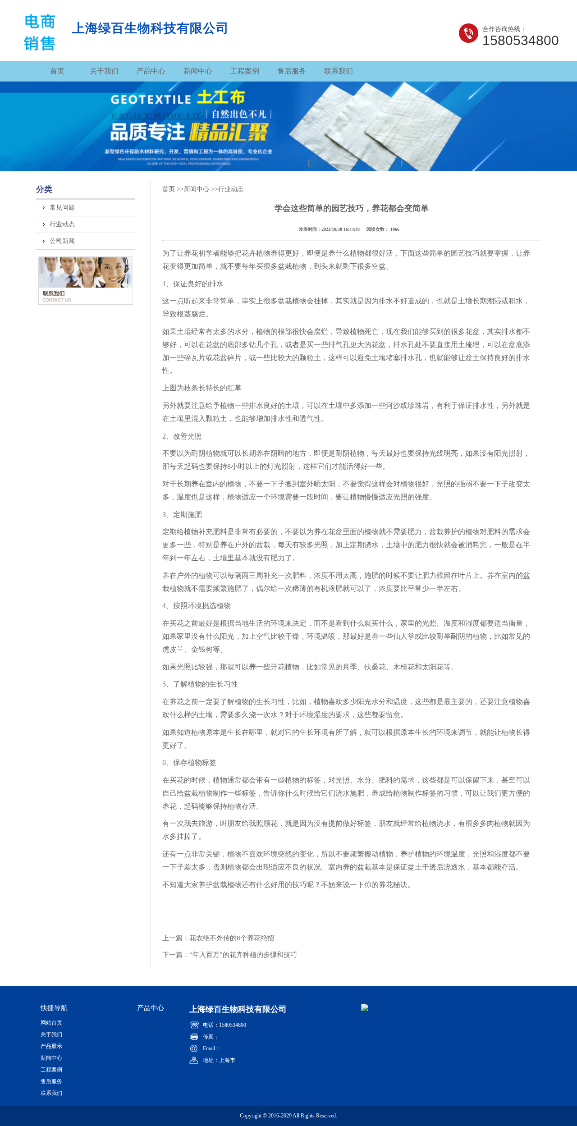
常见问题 (62, 207)
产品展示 (51, 1046)
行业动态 (62, 224)
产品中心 (151, 71)
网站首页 (51, 1023)
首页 (57, 71)
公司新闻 (62, 241)
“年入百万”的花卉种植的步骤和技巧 (243, 954)
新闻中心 (197, 71)
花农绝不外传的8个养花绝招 (231, 938)
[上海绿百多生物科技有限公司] (40, 49)
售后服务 (291, 71)
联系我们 (338, 71)
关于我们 (104, 71)
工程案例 (244, 71)
